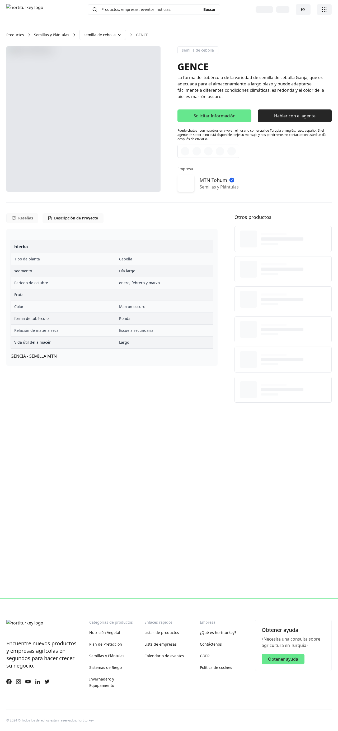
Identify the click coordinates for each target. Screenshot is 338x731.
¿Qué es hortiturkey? (218, 632)
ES (303, 9)
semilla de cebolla (100, 34)
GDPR (205, 655)
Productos (15, 34)
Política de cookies (216, 667)
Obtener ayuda (283, 659)
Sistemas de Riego (105, 667)
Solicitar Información (215, 116)
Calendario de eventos (164, 655)
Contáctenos (211, 644)
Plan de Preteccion (105, 644)
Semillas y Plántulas (51, 34)
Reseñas (25, 217)
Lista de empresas (160, 644)
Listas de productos (161, 632)
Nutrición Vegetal (104, 632)
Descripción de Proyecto (76, 217)
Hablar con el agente (295, 116)
